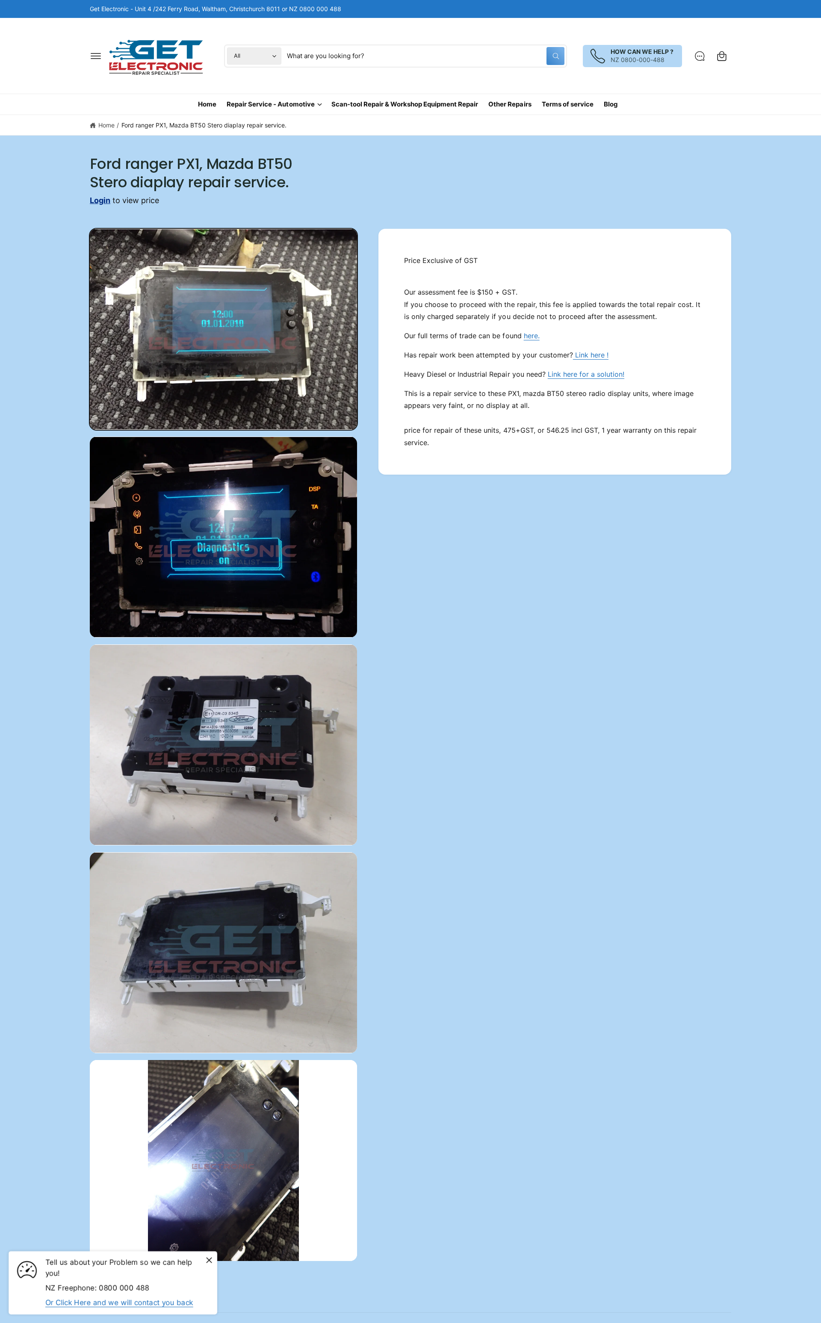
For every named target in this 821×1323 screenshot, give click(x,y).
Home (106, 125)
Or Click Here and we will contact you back (119, 1302)
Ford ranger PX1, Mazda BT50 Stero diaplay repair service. (203, 125)
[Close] (209, 1260)
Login (100, 200)
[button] (96, 56)
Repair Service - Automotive (270, 104)
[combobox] (426, 56)
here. (532, 335)
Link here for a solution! (586, 374)
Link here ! (590, 355)
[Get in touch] (699, 56)
